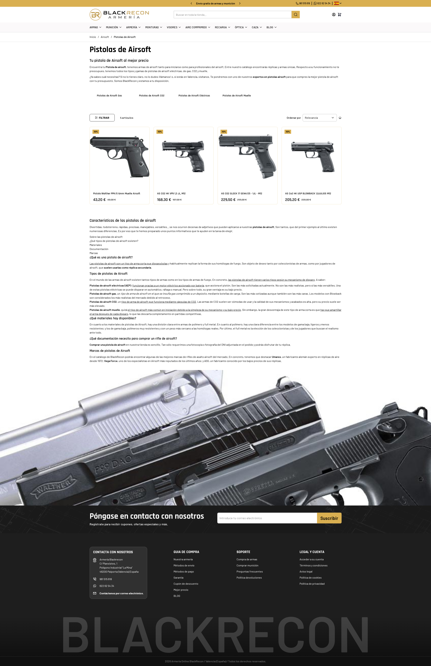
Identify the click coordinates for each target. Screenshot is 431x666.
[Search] (296, 14)
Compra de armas (247, 559)
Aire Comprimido (196, 27)
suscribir (329, 518)
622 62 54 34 (323, 3)
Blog (270, 27)
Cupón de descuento (186, 583)
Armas (94, 27)
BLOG (177, 595)
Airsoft (105, 36)
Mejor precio (181, 589)
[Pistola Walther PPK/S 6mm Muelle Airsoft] (119, 157)
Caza (255, 27)
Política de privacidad (312, 583)
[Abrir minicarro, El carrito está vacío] (339, 14)
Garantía (178, 577)
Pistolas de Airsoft (125, 36)
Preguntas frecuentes (250, 571)
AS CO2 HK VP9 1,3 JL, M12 (171, 193)
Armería (131, 27)
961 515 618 (304, 3)
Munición (112, 27)
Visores (172, 27)
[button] (102, 117)
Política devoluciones (249, 577)
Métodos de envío (184, 565)
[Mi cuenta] (333, 14)
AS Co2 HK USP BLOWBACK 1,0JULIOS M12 (308, 193)
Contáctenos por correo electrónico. (122, 593)
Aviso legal (306, 571)
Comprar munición (247, 565)
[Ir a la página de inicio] (119, 14)
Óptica (239, 27)
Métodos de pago (184, 571)
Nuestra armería (183, 559)
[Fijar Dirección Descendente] (340, 117)
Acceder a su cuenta (312, 559)
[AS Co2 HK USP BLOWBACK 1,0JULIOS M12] (311, 157)
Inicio (93, 36)
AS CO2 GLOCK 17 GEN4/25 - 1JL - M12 (241, 193)
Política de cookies (311, 577)
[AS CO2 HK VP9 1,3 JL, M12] (183, 157)
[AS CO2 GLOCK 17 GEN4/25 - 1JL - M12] (247, 157)
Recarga (221, 27)
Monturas (152, 27)
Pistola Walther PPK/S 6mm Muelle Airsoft (116, 193)
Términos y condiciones (314, 565)
